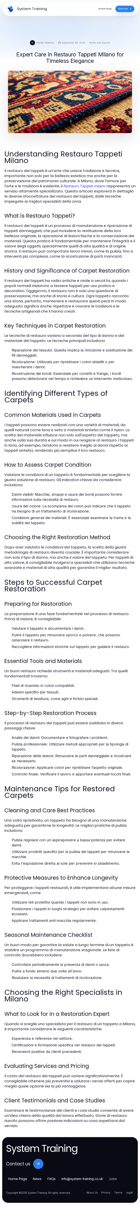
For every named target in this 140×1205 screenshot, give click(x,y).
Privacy (105, 1192)
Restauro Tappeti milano (84, 186)
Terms (118, 1192)
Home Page (17, 1179)
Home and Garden (99, 42)
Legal (129, 1192)
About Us (92, 1192)
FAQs (51, 1179)
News (37, 1179)
